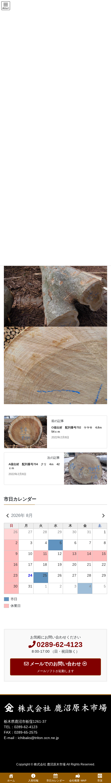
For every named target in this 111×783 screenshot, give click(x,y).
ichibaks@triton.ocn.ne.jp (38, 738)
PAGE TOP (108, 745)
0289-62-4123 (25, 727)
